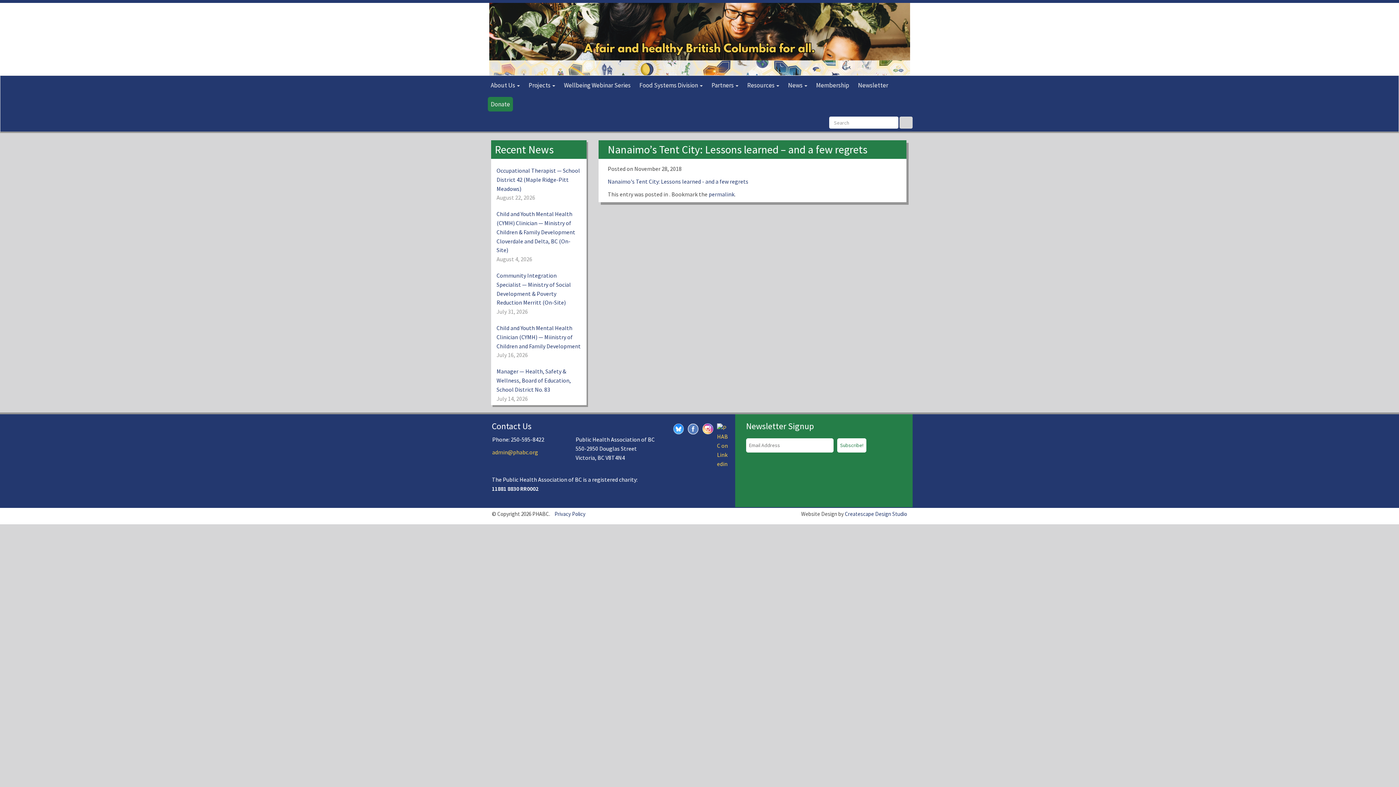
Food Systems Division (669, 85)
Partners (723, 85)
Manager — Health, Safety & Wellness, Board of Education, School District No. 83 (534, 380)
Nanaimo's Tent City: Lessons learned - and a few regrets (678, 181)
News (796, 85)
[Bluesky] (678, 428)
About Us (503, 85)
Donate (500, 104)
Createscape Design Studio (876, 513)
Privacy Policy (569, 513)
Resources (761, 85)
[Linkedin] (722, 445)
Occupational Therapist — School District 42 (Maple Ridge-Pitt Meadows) (538, 179)
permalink (721, 194)
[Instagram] (707, 427)
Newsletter (873, 85)
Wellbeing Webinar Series (597, 85)
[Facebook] (693, 428)
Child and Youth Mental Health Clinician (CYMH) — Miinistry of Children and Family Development (539, 337)
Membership (832, 85)
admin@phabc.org (515, 452)
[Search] (906, 123)
